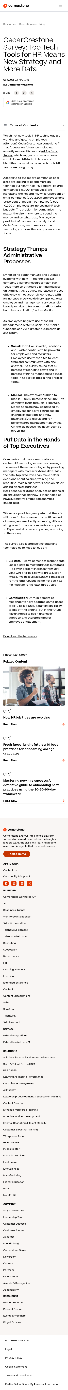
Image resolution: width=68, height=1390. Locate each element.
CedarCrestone (28, 144)
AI (4, 903)
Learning (8, 976)
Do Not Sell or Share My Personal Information (32, 1384)
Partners (8, 1270)
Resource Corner (13, 1302)
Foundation (10, 1243)
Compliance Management (18, 1083)
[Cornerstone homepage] (34, 829)
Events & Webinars (14, 1316)
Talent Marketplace (15, 936)
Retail (6, 1188)
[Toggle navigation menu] (59, 5)
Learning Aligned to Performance (23, 1077)
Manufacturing (12, 1175)
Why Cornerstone (13, 1210)
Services (8, 1029)
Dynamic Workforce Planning (20, 1110)
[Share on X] (31, 92)
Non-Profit (9, 1195)
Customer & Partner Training (20, 1129)
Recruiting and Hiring (32, 24)
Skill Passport (11, 1022)
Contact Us (10, 870)
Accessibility (11, 1290)
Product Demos (12, 1309)
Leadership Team (13, 1217)
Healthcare (10, 1162)
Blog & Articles (12, 1322)
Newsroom (9, 1257)
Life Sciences (11, 1169)
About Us (8, 1237)
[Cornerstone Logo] (16, 6)
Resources (9, 24)
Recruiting (9, 943)
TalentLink (9, 1016)
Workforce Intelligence (17, 916)
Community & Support (16, 876)
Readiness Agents (14, 910)
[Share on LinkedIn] (24, 92)
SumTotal (9, 1009)
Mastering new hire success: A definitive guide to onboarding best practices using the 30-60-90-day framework (31, 775)
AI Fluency (9, 1090)
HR (5, 963)
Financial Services (14, 1155)
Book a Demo (17, 854)
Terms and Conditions (18, 1375)
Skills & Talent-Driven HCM (19, 1064)
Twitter (22, 350)
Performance (11, 956)
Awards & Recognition (16, 1283)
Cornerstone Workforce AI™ (19, 897)
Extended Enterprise (15, 983)
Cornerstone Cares (14, 1250)
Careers (8, 1263)
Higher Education (13, 1182)
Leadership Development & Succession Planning (32, 1096)
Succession (10, 949)
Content (8, 989)
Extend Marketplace (15, 1042)
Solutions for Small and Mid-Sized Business (29, 1057)
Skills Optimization (14, 923)
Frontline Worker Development (21, 1116)
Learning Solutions (14, 969)
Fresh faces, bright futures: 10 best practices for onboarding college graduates (33, 737)
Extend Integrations (15, 1035)
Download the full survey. (20, 636)
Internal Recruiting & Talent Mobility (24, 1123)
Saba (6, 1002)
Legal (8, 1349)
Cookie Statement (16, 1367)
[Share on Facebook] (16, 92)
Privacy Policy (13, 1358)
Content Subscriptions (16, 996)
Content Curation (13, 1103)
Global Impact (11, 1276)
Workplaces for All (14, 1136)
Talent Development (15, 930)
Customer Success (14, 1224)
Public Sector (11, 1149)
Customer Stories (13, 1230)
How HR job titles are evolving (23, 666)
